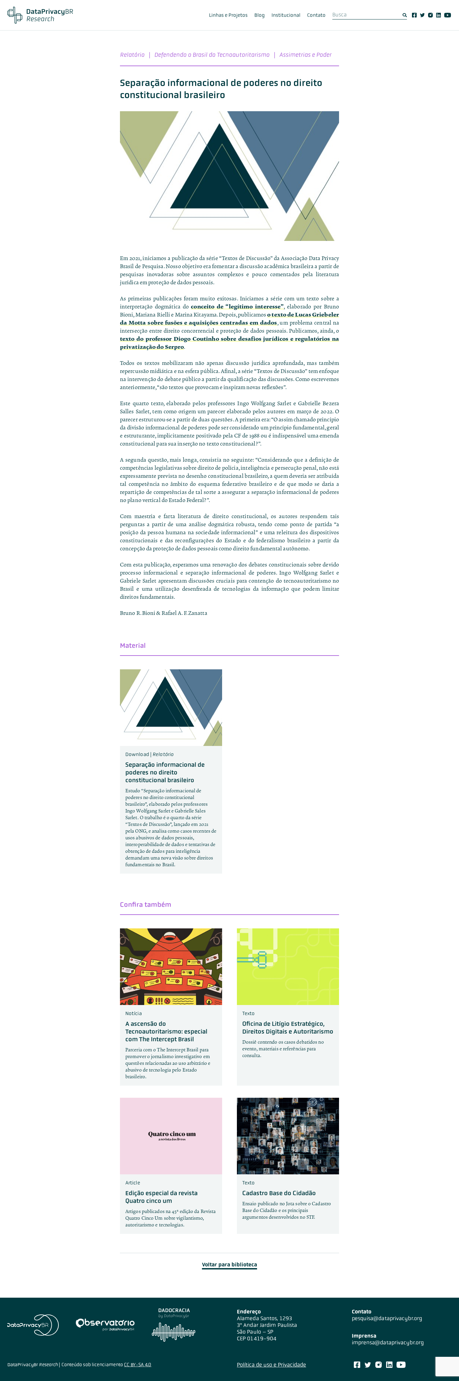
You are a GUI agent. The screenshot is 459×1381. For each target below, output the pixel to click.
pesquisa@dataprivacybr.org (387, 1318)
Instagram (430, 15)
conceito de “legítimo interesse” (237, 306)
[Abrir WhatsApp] (442, 1364)
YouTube (448, 15)
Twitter (422, 15)
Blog (259, 15)
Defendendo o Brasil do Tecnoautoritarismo (211, 54)
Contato (316, 15)
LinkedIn (438, 15)
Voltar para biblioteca (229, 1264)
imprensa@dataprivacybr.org (388, 1342)
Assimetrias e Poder (305, 54)
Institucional (286, 15)
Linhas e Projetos (228, 15)
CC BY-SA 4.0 (137, 1364)
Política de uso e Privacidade (271, 1365)
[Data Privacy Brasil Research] (40, 15)
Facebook (414, 15)
